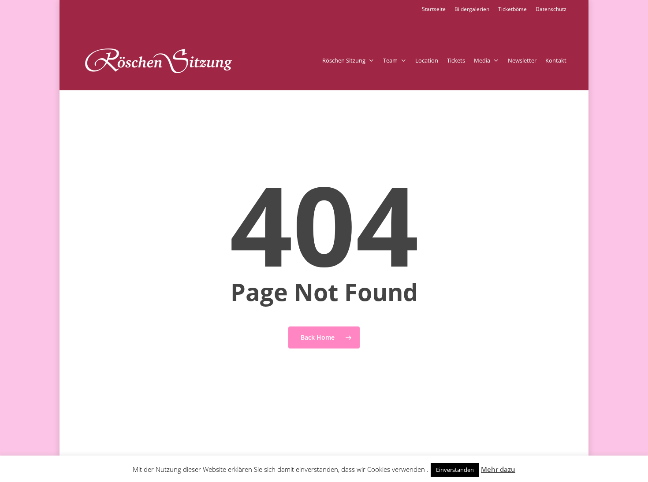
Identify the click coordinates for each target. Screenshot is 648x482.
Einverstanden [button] (455, 470)
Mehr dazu (498, 469)
